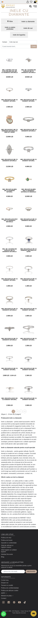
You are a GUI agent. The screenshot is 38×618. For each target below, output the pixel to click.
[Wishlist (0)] (31, 2)
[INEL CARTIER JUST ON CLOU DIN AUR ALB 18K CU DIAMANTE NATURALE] (9, 59)
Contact (3, 598)
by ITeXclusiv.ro (31, 611)
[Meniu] (35, 6)
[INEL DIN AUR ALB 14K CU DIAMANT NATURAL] (9, 268)
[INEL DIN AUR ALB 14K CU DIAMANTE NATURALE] (9, 298)
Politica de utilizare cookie (9, 590)
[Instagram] (3, 602)
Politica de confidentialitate (10, 588)
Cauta (34, 46)
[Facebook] (8, 602)
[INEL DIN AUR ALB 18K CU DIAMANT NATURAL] (9, 89)
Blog (2, 557)
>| (24, 411)
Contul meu (5, 580)
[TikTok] (25, 602)
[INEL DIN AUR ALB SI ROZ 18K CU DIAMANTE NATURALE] (9, 209)
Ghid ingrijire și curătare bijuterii (9, 550)
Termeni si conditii (7, 585)
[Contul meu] (28, 2)
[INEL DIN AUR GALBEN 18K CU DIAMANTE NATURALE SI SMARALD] (28, 179)
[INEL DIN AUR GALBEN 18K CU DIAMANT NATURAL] (9, 179)
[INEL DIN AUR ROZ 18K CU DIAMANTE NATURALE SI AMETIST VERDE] (9, 119)
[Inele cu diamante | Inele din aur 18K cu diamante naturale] (8, 6)
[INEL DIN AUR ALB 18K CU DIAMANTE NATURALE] (28, 119)
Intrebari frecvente (7, 554)
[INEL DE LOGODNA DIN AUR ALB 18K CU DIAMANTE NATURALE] (28, 59)
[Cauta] (30, 6)
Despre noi (4, 583)
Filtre (11, 21)
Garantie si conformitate (9, 543)
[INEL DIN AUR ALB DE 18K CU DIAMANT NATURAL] (9, 388)
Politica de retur (6, 537)
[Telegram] (14, 602)
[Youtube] (19, 602)
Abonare (31, 571)
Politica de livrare (6, 540)
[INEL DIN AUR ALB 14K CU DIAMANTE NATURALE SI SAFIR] (28, 239)
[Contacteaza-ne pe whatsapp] (3, 614)
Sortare (4, 42)
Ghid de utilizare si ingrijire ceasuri (7, 546)
